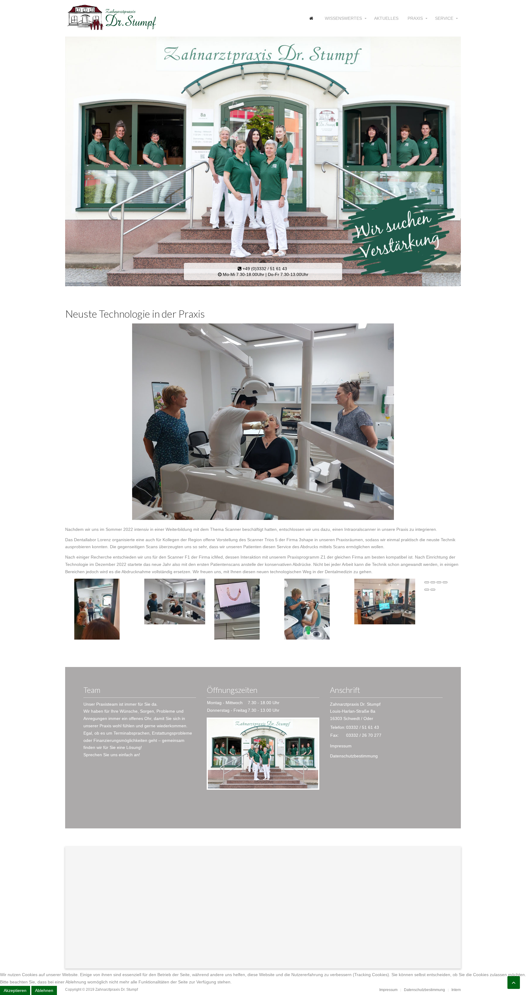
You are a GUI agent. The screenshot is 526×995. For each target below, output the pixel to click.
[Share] (432, 582)
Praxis (415, 18)
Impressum (341, 745)
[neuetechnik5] (384, 600)
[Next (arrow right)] (432, 590)
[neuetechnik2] (174, 600)
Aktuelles (386, 18)
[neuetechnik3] (237, 608)
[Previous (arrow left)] (426, 590)
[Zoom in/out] (445, 582)
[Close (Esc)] (426, 582)
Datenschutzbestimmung (354, 755)
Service (444, 18)
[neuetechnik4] (307, 608)
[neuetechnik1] (97, 608)
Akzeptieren (15, 990)
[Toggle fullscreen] (439, 582)
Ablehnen (44, 990)
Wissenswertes (343, 18)
